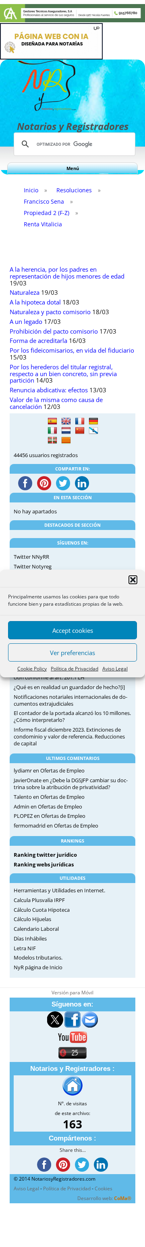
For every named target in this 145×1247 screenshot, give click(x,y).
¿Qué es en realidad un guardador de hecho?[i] (69, 687)
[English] (66, 421)
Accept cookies (72, 630)
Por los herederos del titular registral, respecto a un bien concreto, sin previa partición (63, 374)
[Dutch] (66, 431)
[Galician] (93, 431)
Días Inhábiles (30, 938)
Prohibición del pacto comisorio (54, 331)
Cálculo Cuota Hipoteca (42, 909)
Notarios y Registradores (72, 126)
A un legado (26, 321)
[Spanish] (52, 421)
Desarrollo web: (104, 1198)
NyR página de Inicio (38, 967)
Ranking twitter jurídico (45, 854)
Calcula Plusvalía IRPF (39, 900)
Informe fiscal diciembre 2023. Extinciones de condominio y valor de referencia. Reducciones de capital (69, 736)
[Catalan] (66, 440)
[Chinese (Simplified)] (80, 431)
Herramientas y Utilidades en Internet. (59, 890)
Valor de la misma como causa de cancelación (56, 403)
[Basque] (52, 440)
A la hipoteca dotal (35, 302)
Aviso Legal (115, 668)
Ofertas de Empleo (62, 770)
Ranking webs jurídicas (44, 864)
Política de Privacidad (74, 668)
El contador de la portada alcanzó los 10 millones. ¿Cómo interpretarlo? (72, 716)
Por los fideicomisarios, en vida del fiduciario (72, 350)
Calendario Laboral (36, 928)
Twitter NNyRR (31, 556)
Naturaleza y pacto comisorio (50, 312)
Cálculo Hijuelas (32, 919)
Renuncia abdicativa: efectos (49, 390)
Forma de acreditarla (38, 340)
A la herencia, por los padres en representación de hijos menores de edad (67, 273)
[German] (93, 421)
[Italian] (52, 431)
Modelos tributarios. (38, 957)
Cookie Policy (32, 668)
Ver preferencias (72, 653)
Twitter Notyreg (33, 566)
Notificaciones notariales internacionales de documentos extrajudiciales (70, 700)
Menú (72, 168)
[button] (133, 580)
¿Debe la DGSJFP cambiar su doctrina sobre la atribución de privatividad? (71, 784)
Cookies (103, 1188)
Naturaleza (24, 292)
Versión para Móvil (72, 992)
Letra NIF (25, 948)
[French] (80, 421)
